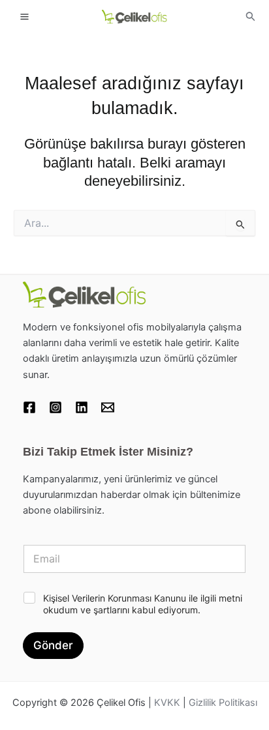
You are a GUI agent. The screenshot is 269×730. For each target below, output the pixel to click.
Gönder (53, 645)
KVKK (167, 702)
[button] (250, 16)
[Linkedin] (81, 407)
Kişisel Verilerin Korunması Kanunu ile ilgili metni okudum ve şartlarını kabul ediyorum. (142, 603)
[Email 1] (107, 407)
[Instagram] (55, 407)
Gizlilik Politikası (223, 702)
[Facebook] (29, 407)
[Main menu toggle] (24, 16)
